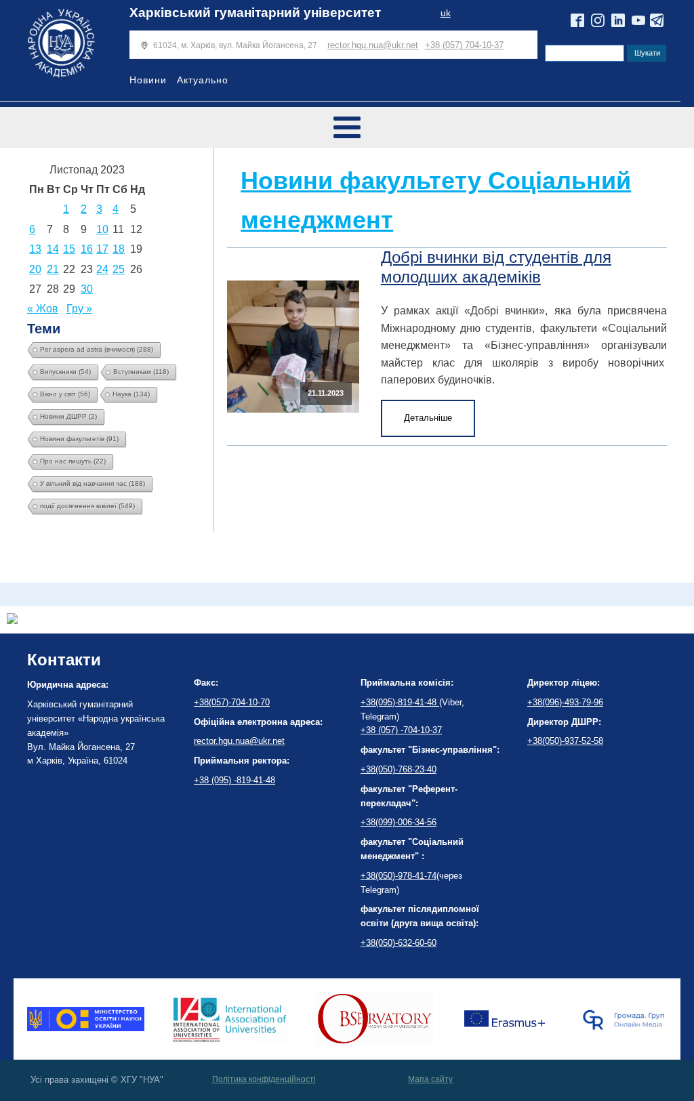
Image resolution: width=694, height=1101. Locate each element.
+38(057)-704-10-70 (232, 702)
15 (69, 249)
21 (53, 269)
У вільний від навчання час (92, 483)
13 (35, 249)
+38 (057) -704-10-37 (401, 730)
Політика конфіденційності (264, 1079)
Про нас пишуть (73, 461)
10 (102, 229)
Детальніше (428, 418)
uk (446, 13)
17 (102, 249)
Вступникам (141, 371)
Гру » (79, 308)
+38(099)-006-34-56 (398, 822)
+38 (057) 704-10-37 (464, 45)
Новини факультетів (79, 438)
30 (87, 289)
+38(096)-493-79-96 (565, 702)
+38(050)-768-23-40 (398, 769)
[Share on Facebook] (12, 620)
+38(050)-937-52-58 (565, 741)
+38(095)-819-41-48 (400, 702)
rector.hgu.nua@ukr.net (372, 45)
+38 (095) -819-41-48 (234, 780)
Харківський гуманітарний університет (255, 12)
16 (87, 249)
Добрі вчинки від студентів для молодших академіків (496, 267)
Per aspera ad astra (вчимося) (96, 349)
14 (53, 249)
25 (119, 269)
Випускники (65, 371)
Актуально (202, 80)
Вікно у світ (65, 394)
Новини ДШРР (68, 416)
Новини (148, 80)
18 (119, 249)
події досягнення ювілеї (87, 506)
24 (102, 269)
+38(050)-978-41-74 (398, 876)
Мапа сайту (430, 1079)
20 (35, 269)
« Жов (42, 308)
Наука (131, 394)
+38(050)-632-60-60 (398, 943)
